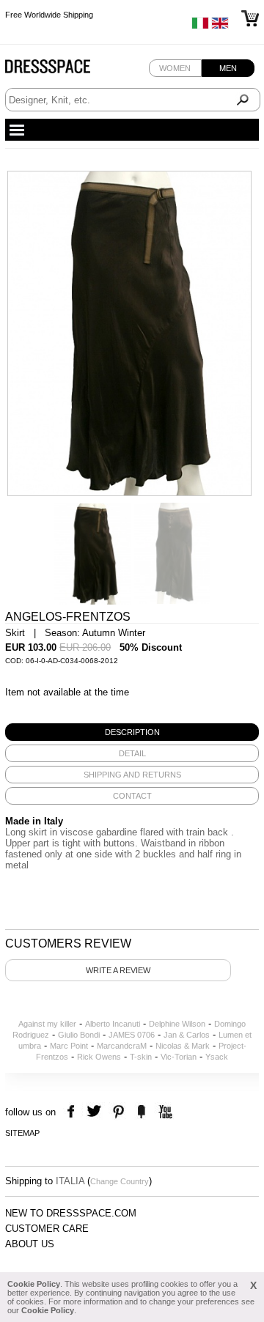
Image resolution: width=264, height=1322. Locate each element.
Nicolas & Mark (182, 1045)
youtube (164, 1112)
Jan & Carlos (187, 1034)
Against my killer (47, 1023)
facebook (73, 1112)
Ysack (216, 1056)
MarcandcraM (122, 1045)
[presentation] (132, 732)
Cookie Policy (33, 1283)
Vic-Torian (179, 1056)
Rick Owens (99, 1056)
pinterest (118, 1112)
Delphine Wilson (177, 1023)
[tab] (132, 732)
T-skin (141, 1056)
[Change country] (200, 26)
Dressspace (61, 70)
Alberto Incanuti (112, 1023)
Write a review (118, 970)
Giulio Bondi (79, 1034)
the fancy (141, 1112)
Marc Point (69, 1045)
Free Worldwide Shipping (49, 13)
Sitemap (22, 1133)
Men (228, 68)
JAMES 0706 (132, 1034)
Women (175, 68)
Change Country (119, 1181)
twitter (96, 1112)
